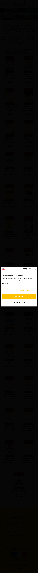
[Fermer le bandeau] (35, 269)
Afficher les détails (26, 290)
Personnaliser (17, 302)
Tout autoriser (19, 296)
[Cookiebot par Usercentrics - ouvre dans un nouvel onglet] (23, 269)
